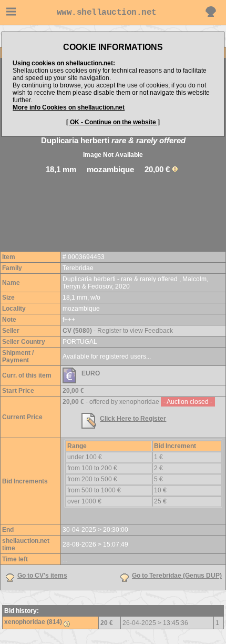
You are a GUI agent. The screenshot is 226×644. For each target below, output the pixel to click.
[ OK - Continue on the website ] (113, 122)
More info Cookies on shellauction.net (69, 107)
